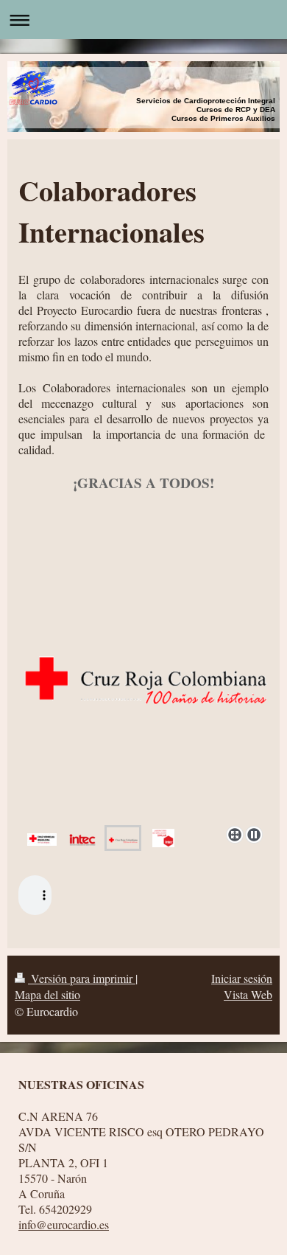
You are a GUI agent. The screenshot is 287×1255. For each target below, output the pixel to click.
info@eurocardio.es (63, 1224)
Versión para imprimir (81, 978)
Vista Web (248, 994)
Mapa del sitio (47, 994)
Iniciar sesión (241, 978)
